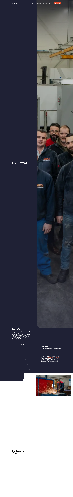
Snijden (33, 3)
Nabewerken (39, 3)
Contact (50, 3)
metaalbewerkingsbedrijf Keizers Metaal (53, 357)
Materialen (45, 3)
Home (14, 165)
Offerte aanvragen (57, 3)
